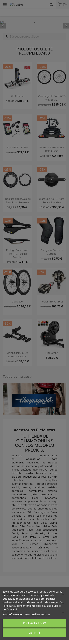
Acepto (34, 633)
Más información (13, 614)
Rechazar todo (34, 623)
